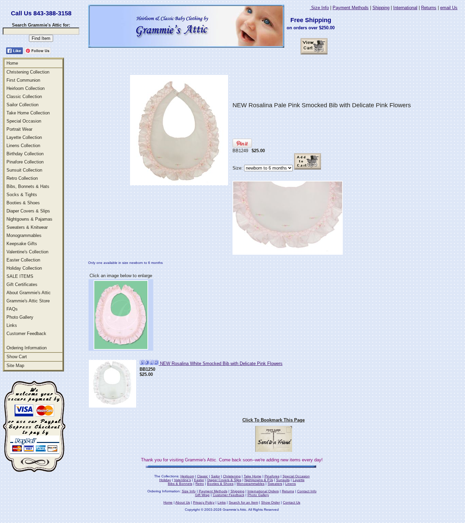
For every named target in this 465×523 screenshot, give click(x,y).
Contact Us (291, 502)
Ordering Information (26, 347)
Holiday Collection (24, 268)
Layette (299, 480)
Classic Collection (24, 96)
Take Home (252, 476)
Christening (232, 476)
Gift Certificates (21, 284)
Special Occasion (23, 121)
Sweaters (275, 484)
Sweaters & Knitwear (27, 227)
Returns (428, 7)
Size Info (319, 7)
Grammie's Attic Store (28, 300)
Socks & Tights (21, 194)
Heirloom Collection (25, 88)
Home (12, 63)
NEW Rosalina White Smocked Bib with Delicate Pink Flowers (221, 363)
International (405, 7)
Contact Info (307, 491)
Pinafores (271, 476)
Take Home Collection (28, 112)
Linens (290, 484)
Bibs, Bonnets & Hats (27, 186)
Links (11, 325)
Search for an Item (243, 502)
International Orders (263, 491)
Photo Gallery (19, 317)
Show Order (270, 502)
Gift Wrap (202, 495)
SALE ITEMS (19, 276)
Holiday (165, 480)
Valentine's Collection (27, 251)
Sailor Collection (22, 104)
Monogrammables (24, 235)
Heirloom (187, 476)
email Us (449, 7)
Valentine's (182, 480)
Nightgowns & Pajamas (29, 219)
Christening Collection (27, 72)
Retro (199, 484)
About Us (182, 502)
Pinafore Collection (25, 161)
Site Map (15, 365)
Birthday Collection (25, 153)
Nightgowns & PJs (258, 480)
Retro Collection (22, 178)
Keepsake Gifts (21, 243)
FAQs (12, 309)
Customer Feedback (26, 333)
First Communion (23, 80)
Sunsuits (283, 480)
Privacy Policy (203, 502)
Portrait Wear (19, 129)
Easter (199, 480)
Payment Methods (351, 7)
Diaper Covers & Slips (28, 210)
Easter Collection (23, 260)
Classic (202, 476)
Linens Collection (23, 145)
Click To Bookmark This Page (273, 420)
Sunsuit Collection (24, 170)
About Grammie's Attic (28, 292)
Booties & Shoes (23, 202)
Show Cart (16, 356)
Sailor (215, 476)
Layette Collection (24, 137)
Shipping (380, 7)
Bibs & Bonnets (180, 484)
